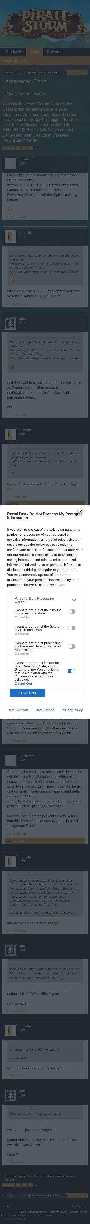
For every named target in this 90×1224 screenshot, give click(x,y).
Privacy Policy (72, 710)
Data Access (45, 710)
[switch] (71, 611)
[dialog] (45, 612)
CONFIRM (27, 693)
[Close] (80, 514)
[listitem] (45, 600)
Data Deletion (17, 710)
